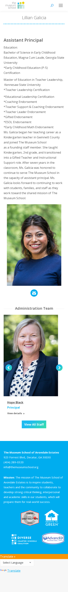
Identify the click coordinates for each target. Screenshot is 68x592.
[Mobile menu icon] (60, 5)
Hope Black (15, 402)
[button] (8, 367)
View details (14, 413)
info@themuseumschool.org (21, 467)
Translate (13, 571)
